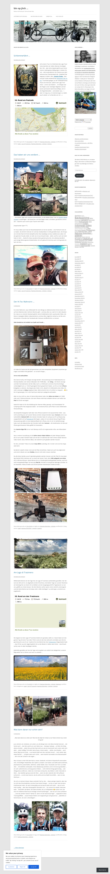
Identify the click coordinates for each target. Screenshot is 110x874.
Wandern (77, 247)
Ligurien (85, 228)
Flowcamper (83, 221)
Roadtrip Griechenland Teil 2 (82, 147)
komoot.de (30, 419)
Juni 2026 (77, 257)
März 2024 (77, 271)
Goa (90, 222)
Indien (85, 223)
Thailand (83, 243)
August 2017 (78, 312)
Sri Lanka (88, 240)
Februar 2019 (78, 292)
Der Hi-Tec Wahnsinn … (24, 301)
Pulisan (76, 231)
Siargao (76, 240)
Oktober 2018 (78, 300)
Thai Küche (77, 244)
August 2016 (78, 323)
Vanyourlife (85, 245)
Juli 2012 (77, 348)
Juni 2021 (77, 281)
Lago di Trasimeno (26, 144)
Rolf (36, 142)
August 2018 (78, 304)
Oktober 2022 (78, 277)
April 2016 (77, 327)
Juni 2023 (77, 275)
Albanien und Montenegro (81, 139)
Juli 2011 (77, 352)
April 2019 (77, 288)
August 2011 (78, 350)
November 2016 (79, 321)
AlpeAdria (78, 216)
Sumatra (84, 242)
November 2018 (79, 298)
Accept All (33, 867)
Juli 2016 (77, 325)
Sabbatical (49, 16)
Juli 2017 (77, 314)
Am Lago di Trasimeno (23, 572)
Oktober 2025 (78, 261)
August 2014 (78, 335)
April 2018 (77, 308)
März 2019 (77, 290)
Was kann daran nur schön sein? (28, 729)
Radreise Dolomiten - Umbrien (48, 142)
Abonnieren (79, 175)
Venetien (92, 245)
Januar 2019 (78, 294)
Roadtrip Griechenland (80, 149)
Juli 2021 (77, 279)
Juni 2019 (77, 283)
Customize (11, 867)
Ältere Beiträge (19, 848)
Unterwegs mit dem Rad (20, 16)
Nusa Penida (78, 230)
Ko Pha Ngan (85, 227)
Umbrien (49, 144)
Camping (84, 220)
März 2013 (77, 343)
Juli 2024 (77, 269)
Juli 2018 (77, 306)
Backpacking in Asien (36, 16)
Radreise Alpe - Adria (85, 231)
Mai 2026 (77, 259)
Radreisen (58, 684)
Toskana (89, 244)
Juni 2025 (77, 267)
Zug (83, 247)
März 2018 (77, 310)
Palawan (83, 230)
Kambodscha (78, 227)
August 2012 (78, 345)
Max (89, 228)
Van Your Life (59, 16)
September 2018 (79, 302)
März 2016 (77, 329)
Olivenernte (52, 642)
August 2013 (78, 339)
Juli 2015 (77, 331)
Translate (88, 122)
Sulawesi (78, 242)
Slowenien (82, 240)
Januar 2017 (78, 319)
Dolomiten (91, 220)
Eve (36, 835)
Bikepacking (78, 220)
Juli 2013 (77, 341)
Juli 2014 (77, 337)
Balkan (91, 218)
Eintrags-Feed (78, 364)
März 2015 (77, 333)
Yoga (80, 247)
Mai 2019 (77, 286)
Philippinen (90, 230)
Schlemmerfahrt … (22, 55)
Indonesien (80, 225)
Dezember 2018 (79, 296)
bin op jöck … (21, 8)
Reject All (22, 867)
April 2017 (77, 317)
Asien (82, 216)
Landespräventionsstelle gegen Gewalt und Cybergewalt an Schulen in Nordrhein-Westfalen (85, 70)
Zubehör (39, 528)
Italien (19, 144)
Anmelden (77, 362)
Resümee (88, 237)
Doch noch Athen (79, 141)
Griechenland (79, 223)
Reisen (84, 237)
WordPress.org (78, 368)
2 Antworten (17, 306)
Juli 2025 (77, 265)
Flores (76, 222)
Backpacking (82, 217)
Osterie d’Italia (58, 76)
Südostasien (90, 242)
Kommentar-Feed (79, 366)
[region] (22, 860)
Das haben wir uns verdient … (27, 154)
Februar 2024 (78, 273)
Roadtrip (78, 238)
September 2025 (79, 263)
